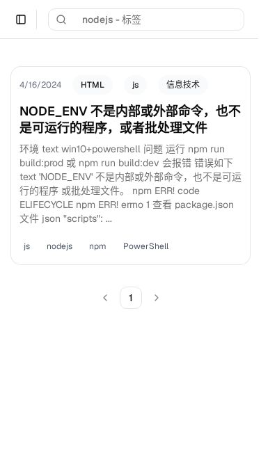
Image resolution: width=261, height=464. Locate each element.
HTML (92, 84)
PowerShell (145, 246)
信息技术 (183, 84)
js (135, 84)
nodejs (59, 246)
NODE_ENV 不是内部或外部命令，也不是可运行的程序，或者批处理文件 (130, 119)
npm (97, 246)
